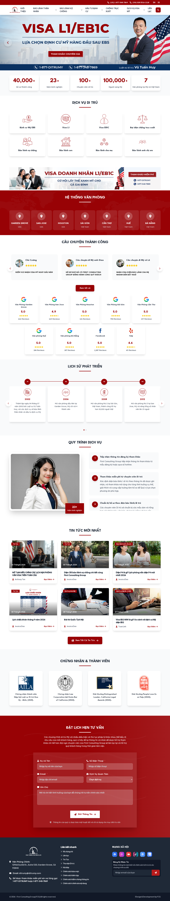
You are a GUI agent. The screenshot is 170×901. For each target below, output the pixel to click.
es (159, 2)
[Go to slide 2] (85, 429)
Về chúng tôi (68, 851)
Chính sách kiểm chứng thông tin (76, 879)
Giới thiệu (23, 10)
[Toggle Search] (158, 9)
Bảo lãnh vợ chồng (66, 10)
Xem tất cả (85, 288)
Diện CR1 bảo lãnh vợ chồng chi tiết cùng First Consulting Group (83, 574)
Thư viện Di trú (68, 863)
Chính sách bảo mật (71, 871)
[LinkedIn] (142, 854)
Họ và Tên (46, 761)
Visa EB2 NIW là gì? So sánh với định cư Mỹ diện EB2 (136, 621)
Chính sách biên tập (71, 875)
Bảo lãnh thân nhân (41, 10)
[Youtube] (128, 854)
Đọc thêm (48, 579)
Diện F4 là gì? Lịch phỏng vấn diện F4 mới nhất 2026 (135, 574)
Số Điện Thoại (97, 761)
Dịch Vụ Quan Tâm (98, 774)
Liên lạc (150, 10)
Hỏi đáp (66, 867)
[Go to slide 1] (84, 429)
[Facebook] (114, 854)
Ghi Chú (44, 787)
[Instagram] (121, 854)
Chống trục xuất (112, 10)
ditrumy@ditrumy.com (30, 873)
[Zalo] (149, 854)
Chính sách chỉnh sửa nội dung (75, 883)
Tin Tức (66, 859)
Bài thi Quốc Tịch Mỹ (74, 619)
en (154, 2)
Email (44, 774)
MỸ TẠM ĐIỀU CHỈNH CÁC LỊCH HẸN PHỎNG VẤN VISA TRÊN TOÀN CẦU (32, 574)
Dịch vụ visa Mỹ (133, 10)
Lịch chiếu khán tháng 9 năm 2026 (28, 619)
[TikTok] (135, 854)
